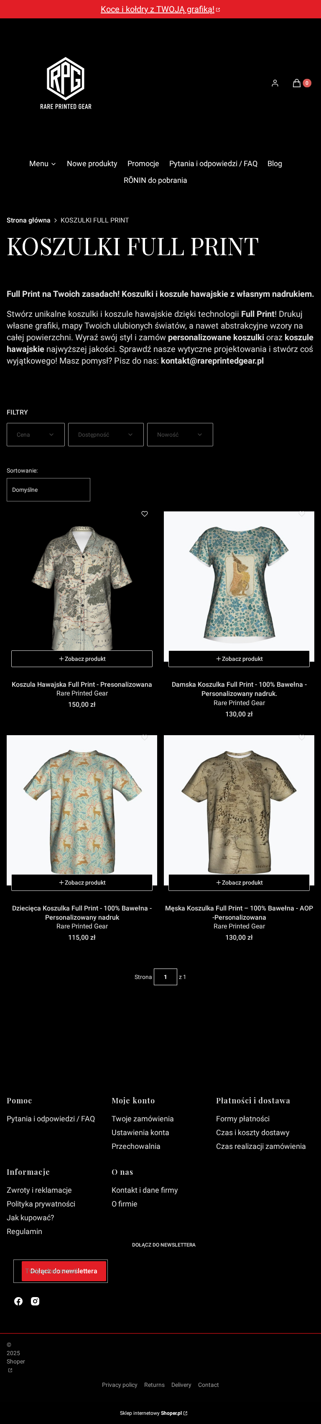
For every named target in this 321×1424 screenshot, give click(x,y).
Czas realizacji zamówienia (261, 1146)
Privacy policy (120, 1384)
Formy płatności (243, 1118)
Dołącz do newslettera (64, 1271)
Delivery (181, 1384)
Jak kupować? (30, 1217)
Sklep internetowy (151, 1413)
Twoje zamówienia (143, 1118)
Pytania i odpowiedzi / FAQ (51, 1118)
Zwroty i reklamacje (39, 1190)
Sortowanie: (22, 470)
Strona (143, 977)
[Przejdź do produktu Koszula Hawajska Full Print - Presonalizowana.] (82, 586)
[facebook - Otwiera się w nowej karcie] (18, 1301)
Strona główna (29, 220)
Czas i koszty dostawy (253, 1132)
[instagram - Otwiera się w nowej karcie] (35, 1301)
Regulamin (24, 1231)
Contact (208, 1384)
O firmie (125, 1203)
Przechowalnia (136, 1146)
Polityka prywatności (41, 1203)
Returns (154, 1384)
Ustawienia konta (140, 1132)
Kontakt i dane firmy (145, 1190)
